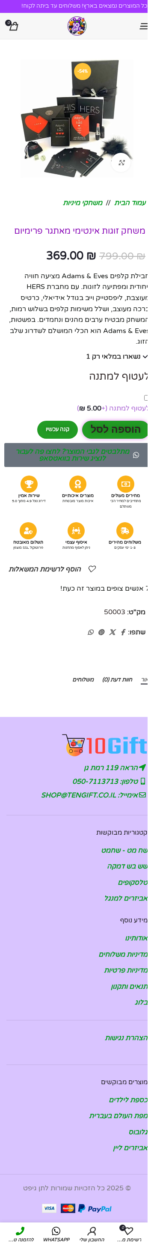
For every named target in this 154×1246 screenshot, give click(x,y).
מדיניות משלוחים (123, 954)
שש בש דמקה (127, 866)
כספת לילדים (128, 1100)
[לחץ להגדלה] (120, 162)
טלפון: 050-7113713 (105, 781)
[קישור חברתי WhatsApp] (90, 633)
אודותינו (136, 938)
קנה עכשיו (57, 429)
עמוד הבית (129, 203)
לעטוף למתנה (113, 408)
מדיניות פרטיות (126, 970)
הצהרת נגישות (126, 1038)
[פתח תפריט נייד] (143, 26)
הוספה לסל (116, 429)
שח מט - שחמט (124, 850)
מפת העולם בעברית (118, 1116)
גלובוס (138, 1132)
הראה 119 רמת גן (111, 768)
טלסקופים (133, 882)
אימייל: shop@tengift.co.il (90, 795)
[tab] (147, 680)
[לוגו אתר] (77, 25)
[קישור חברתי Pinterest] (101, 633)
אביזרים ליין (130, 1148)
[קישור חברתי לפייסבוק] (123, 633)
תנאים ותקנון (129, 986)
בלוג (141, 1002)
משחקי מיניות (82, 203)
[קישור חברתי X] (112, 633)
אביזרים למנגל (126, 898)
